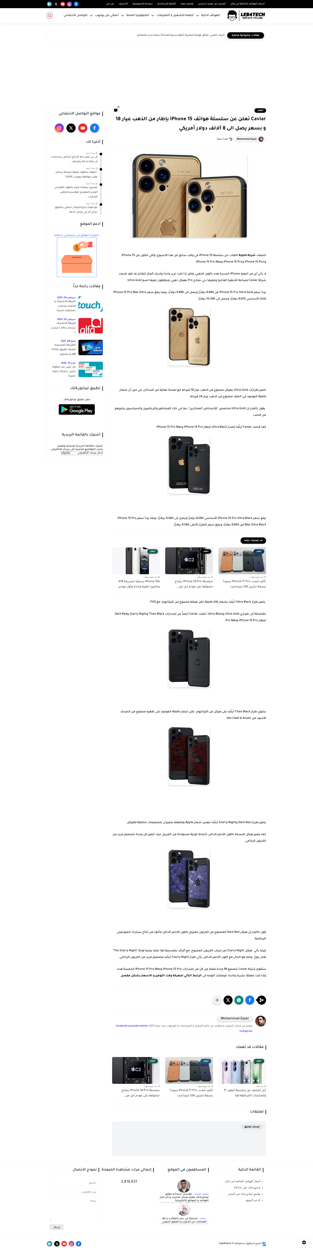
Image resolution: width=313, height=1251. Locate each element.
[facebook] (76, 4)
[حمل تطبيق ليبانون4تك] (77, 417)
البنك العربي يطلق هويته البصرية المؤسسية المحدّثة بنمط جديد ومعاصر (180, 35)
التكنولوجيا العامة (137, 15)
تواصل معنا (187, 4)
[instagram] (69, 4)
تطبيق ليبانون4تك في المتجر (244, 1193)
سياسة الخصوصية (143, 4)
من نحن (110, 4)
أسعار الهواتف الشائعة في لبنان (247, 4)
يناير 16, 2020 (68, 363)
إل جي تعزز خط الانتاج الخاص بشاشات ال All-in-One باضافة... (74, 159)
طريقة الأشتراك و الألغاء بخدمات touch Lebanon (65, 306)
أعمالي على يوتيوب (107, 15)
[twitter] (56, 4)
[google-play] (49, 4)
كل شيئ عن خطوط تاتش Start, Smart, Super (64, 372)
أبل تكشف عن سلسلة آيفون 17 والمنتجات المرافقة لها (245, 1093)
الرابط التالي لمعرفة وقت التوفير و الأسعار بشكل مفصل (161, 975)
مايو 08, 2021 (68, 341)
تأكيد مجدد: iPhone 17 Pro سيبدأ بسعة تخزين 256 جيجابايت (244, 584)
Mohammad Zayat (247, 139)
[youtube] (62, 4)
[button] (249, 1000)
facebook (122, 1026)
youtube (133, 1026)
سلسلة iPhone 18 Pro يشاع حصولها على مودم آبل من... (194, 584)
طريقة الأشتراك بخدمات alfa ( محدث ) (63, 328)
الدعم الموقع (253, 1200)
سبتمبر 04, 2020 (66, 297)
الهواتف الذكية (210, 15)
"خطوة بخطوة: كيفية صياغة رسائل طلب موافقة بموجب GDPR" (76, 175)
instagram (246, 1031)
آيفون (260, 110)
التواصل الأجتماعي (75, 15)
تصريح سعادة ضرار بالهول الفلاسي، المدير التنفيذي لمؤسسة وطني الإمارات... (75, 192)
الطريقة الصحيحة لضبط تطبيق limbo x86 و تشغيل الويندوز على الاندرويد (63, 350)
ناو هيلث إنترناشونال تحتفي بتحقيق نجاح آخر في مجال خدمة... (76, 210)
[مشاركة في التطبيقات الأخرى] (217, 1000)
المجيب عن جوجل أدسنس (212, 4)
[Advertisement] (156, 75)
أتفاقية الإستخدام (166, 4)
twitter (143, 1026)
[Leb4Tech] (246, 16)
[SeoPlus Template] (264, 1243)
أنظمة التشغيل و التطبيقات (175, 15)
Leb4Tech (225, 1243)
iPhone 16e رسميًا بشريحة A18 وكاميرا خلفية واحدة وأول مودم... (138, 584)
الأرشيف (123, 4)
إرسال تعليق (252, 1127)
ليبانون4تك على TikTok (247, 1187)
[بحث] (49, 15)
